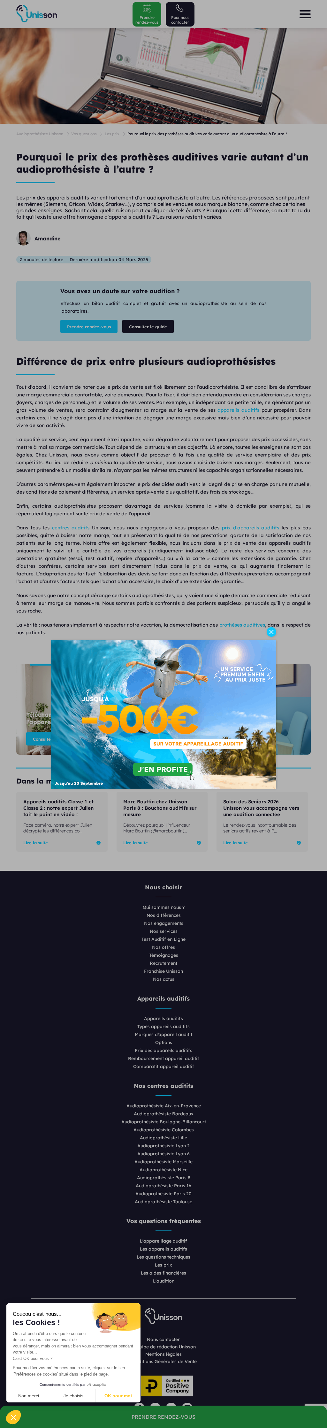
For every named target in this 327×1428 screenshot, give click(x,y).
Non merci (28, 1395)
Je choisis (73, 1395)
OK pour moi (118, 1395)
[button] (13, 1417)
